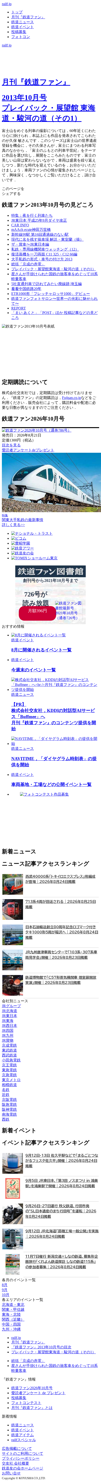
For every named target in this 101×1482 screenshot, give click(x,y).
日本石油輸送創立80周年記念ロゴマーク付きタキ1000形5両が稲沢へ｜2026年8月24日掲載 (61, 932)
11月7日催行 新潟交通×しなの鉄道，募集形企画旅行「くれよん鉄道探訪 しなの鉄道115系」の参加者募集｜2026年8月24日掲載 (61, 1262)
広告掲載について (17, 1449)
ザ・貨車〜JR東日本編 (30, 244)
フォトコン (20, 37)
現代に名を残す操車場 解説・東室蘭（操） (47, 239)
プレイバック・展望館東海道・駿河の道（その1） (53, 1352)
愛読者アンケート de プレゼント (38, 1393)
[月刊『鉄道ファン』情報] (50, 49)
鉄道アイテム (22, 1435)
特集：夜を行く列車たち (32, 215)
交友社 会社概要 (15, 1463)
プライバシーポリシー (20, 1458)
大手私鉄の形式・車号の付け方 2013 (41, 259)
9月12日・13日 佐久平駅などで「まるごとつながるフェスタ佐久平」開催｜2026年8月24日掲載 (61, 1161)
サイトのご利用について (22, 1453)
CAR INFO (20, 225)
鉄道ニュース (22, 22)
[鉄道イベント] (50, 59)
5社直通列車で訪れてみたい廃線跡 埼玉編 (46, 284)
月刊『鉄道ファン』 (28, 17)
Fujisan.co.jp (71, 398)
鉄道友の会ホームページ (22, 1468)
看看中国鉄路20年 (26, 289)
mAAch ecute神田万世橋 (31, 230)
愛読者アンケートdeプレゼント (28, 450)
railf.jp (7, 4)
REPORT (18, 308)
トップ (17, 12)
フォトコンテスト (26, 1403)
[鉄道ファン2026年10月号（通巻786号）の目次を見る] (36, 430)
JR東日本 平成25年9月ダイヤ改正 (39, 220)
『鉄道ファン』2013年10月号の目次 (41, 1347)
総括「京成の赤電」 (28, 264)
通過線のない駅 (40, 234)
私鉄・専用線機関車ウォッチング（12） (45, 249)
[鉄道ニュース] (50, 54)
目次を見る (11, 445)
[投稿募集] (50, 64)
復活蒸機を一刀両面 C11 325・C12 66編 (44, 254)
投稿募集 (18, 32)
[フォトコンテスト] (50, 69)
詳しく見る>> (13, 525)
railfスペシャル (23, 1440)
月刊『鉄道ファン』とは (32, 1408)
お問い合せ (11, 1473)
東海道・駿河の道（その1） (53, 269)
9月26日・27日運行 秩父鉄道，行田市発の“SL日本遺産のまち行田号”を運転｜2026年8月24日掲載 (60, 1211)
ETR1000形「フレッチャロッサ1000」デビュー (50, 294)
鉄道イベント (22, 27)
